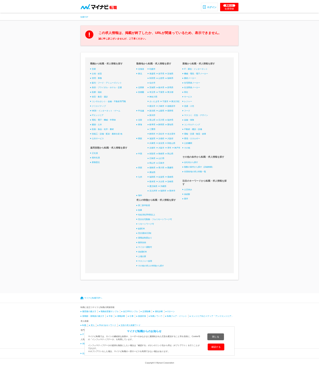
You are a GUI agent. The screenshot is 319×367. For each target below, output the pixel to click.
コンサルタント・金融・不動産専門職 (109, 101)
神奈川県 (153, 97)
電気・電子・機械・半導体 (104, 120)
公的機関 (188, 143)
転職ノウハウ (156, 316)
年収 (111, 316)
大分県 (161, 181)
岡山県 (170, 153)
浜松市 (161, 134)
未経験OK (142, 252)
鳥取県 (152, 153)
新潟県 (152, 111)
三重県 (152, 129)
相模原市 (171, 106)
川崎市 (161, 106)
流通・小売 (189, 106)
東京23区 (175, 101)
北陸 (140, 120)
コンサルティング (192, 124)
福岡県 (152, 177)
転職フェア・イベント (177, 316)
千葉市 (165, 101)
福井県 (170, 120)
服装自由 (142, 242)
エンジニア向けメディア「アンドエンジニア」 (212, 316)
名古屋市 (171, 134)
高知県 (152, 172)
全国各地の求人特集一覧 (195, 171)
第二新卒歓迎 (144, 205)
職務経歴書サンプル (110, 311)
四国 (140, 167)
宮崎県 (170, 181)
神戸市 (177, 148)
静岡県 (161, 124)
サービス (188, 97)
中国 (140, 153)
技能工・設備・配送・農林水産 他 (107, 134)
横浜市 (152, 106)
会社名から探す (191, 162)
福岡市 (163, 191)
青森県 (152, 74)
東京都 (170, 92)
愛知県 (170, 124)
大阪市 (161, 148)
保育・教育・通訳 (100, 97)
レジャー (188, 101)
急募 (140, 210)
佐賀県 (161, 177)
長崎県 (170, 177)
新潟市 (152, 115)
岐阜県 (152, 124)
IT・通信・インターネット (196, 69)
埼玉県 (152, 92)
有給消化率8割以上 (146, 215)
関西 (140, 138)
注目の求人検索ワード (131, 325)
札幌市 (152, 69)
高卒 (186, 199)
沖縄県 (163, 186)
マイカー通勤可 (145, 247)
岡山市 (152, 163)
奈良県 (161, 143)
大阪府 (170, 138)
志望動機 (146, 311)
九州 (140, 177)
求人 (93, 325)
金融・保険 (189, 120)
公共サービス (98, 138)
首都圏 (141, 92)
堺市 (169, 148)
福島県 (170, 78)
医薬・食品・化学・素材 (103, 129)
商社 (186, 92)
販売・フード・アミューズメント (107, 83)
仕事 (132, 316)
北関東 (141, 87)
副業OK (141, 228)
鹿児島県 (153, 186)
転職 (84, 325)
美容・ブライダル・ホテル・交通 (107, 87)
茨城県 (152, 87)
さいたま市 (154, 101)
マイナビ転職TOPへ (93, 298)
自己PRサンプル (130, 311)
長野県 (170, 111)
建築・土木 (97, 124)
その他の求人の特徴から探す (151, 266)
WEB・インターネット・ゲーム (106, 111)
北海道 (141, 69)
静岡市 (152, 134)
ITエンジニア (98, 115)
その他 (187, 148)
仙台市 (152, 83)
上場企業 (142, 256)
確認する (216, 347)
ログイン (211, 7)
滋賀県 (152, 138)
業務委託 (96, 162)
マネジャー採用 (145, 261)
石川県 (161, 120)
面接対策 (142, 316)
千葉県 (161, 92)
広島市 (161, 163)
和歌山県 (171, 143)
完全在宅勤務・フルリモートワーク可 (155, 219)
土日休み (188, 189)
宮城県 (170, 74)
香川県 (161, 167)
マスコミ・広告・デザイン (196, 115)
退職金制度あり (145, 238)
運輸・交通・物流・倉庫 (195, 134)
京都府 (161, 138)
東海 (140, 124)
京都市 (152, 148)
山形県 (161, 78)
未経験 (187, 194)
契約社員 (96, 157)
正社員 (95, 153)
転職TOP (84, 17)
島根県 (161, 153)
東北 (140, 74)
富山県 (152, 120)
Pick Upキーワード (107, 325)
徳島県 (152, 167)
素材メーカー (190, 78)
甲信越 (141, 111)
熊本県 (152, 181)
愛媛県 (170, 167)
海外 (140, 195)
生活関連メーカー (192, 87)
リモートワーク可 (146, 224)
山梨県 (161, 111)
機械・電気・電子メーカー (196, 74)
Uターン (171, 311)
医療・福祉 (97, 92)
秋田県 (152, 78)
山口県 (161, 158)
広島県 (152, 158)
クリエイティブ (99, 106)
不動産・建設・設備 (193, 129)
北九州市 (153, 191)
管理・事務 (97, 78)
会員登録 (229, 7)
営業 (94, 69)
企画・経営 (97, 74)
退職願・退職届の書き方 (93, 316)
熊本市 (172, 191)
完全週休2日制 (144, 233)
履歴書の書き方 (89, 311)
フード (187, 111)
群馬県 (170, 87)
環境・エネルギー (192, 138)
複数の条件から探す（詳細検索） (199, 167)
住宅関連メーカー (192, 83)
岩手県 (161, 74)
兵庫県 (152, 143)
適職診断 (121, 316)
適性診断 (159, 311)
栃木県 (161, 87)
